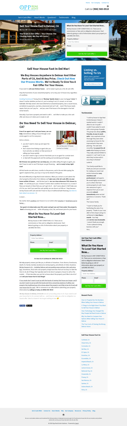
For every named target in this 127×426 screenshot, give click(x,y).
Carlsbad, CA (85, 340)
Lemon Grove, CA (86, 368)
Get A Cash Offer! (24, 17)
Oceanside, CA (86, 374)
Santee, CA (84, 383)
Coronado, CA (85, 346)
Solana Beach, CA (86, 387)
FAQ (62, 411)
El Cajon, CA (85, 352)
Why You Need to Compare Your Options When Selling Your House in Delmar (92, 318)
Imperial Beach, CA (87, 362)
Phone (69, 46)
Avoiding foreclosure (26, 99)
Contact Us (105, 3)
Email (90, 46)
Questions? (52, 17)
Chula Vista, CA (86, 343)
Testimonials (64, 17)
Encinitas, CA (85, 355)
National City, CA (86, 371)
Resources (78, 411)
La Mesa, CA (85, 365)
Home (88, 3)
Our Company (95, 3)
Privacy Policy (87, 411)
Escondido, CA (86, 358)
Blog (73, 17)
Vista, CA (84, 390)
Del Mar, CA (85, 349)
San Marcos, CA (86, 380)
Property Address (73, 39)
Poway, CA (84, 377)
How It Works (39, 17)
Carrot (77, 423)
